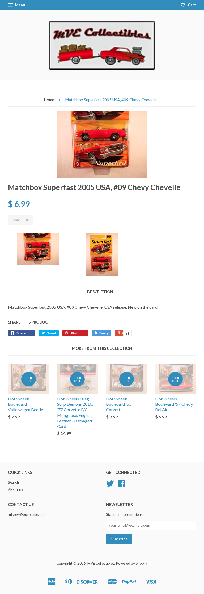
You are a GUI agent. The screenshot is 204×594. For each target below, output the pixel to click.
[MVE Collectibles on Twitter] (110, 485)
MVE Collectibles (100, 563)
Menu (19, 4)
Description (100, 291)
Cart (191, 4)
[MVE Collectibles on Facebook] (121, 485)
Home (49, 99)
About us (15, 490)
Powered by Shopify (132, 563)
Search (13, 482)
